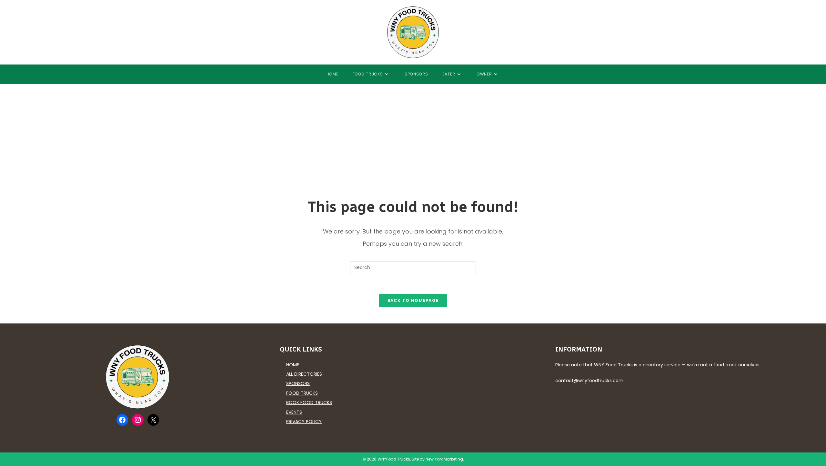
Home (292, 365)
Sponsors (298, 383)
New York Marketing (444, 459)
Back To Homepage (413, 300)
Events (294, 412)
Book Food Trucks (309, 402)
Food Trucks (302, 393)
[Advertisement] (413, 132)
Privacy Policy (304, 421)
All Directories (304, 374)
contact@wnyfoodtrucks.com (589, 380)
